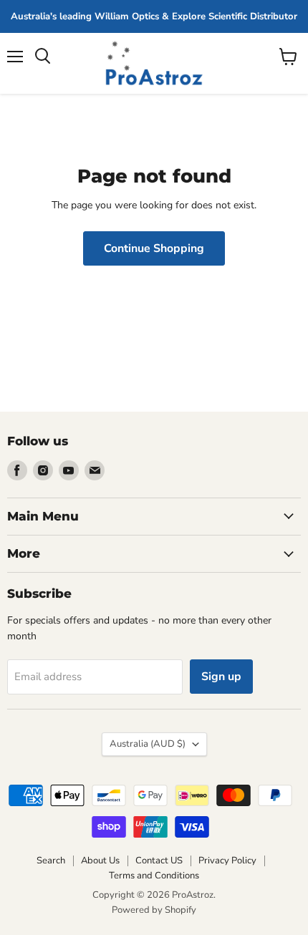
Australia (148, 743)
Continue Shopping (154, 248)
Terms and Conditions (154, 875)
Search (51, 860)
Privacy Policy (227, 860)
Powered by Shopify (154, 909)
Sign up (221, 676)
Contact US (159, 860)
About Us (100, 860)
